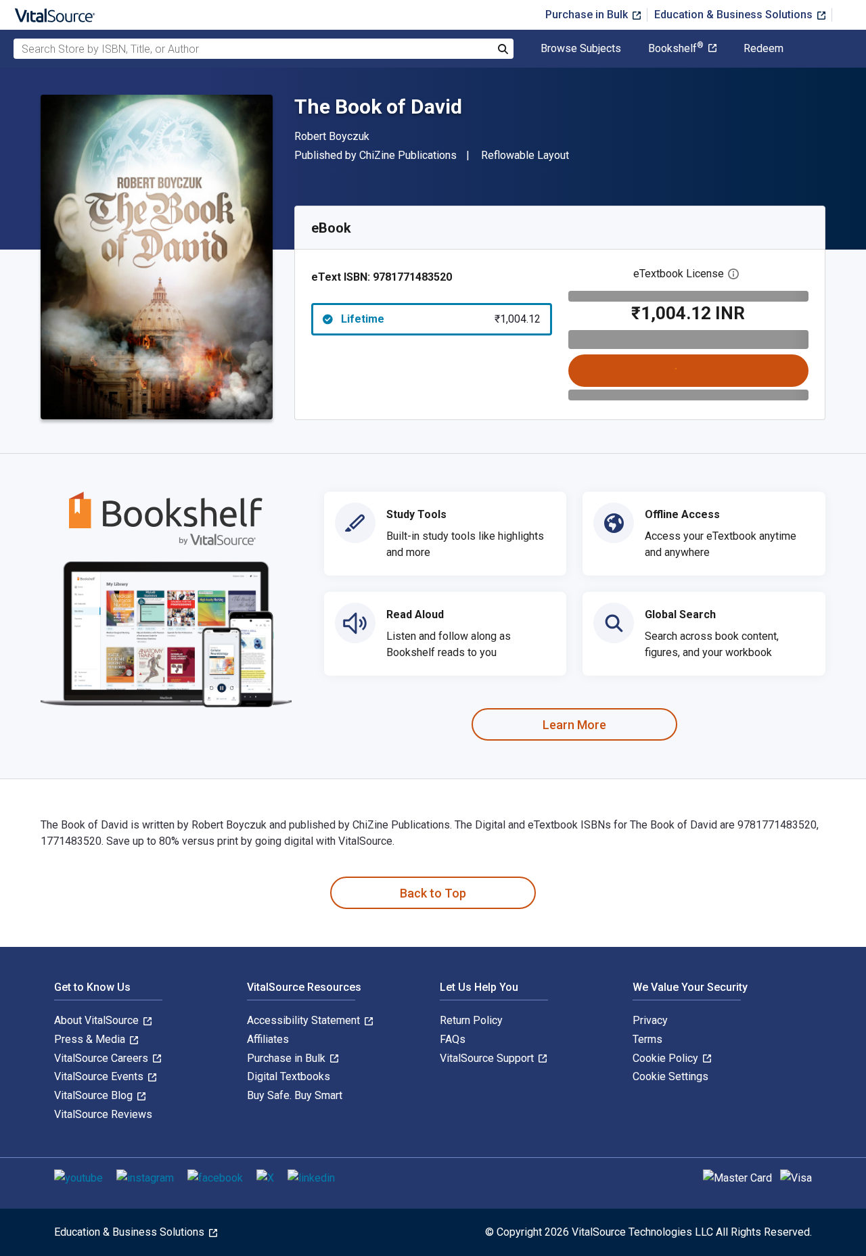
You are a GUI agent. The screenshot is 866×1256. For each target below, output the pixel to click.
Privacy (650, 1020)
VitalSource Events (100, 1076)
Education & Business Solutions (734, 14)
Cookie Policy (667, 1058)
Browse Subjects (581, 48)
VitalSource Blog (94, 1095)
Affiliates (268, 1039)
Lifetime (441, 318)
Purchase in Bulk (588, 14)
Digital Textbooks (288, 1076)
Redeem (763, 48)
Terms (647, 1039)
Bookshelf (676, 48)
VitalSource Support (488, 1058)
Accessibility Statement (305, 1020)
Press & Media (91, 1039)
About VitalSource (97, 1020)
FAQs (452, 1039)
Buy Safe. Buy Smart (294, 1095)
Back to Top (433, 893)
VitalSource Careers (102, 1058)
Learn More (574, 725)
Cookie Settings (670, 1076)
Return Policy (471, 1020)
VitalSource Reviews (103, 1114)
